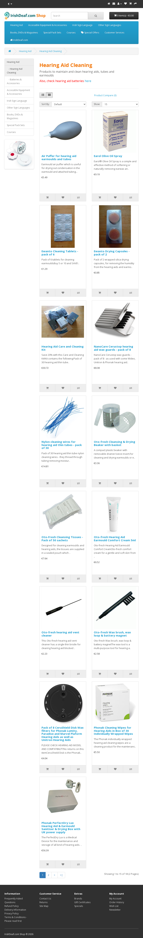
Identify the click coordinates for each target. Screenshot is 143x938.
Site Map (43, 906)
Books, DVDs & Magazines (24, 32)
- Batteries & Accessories (14, 81)
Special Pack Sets (52, 32)
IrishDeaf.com (20, 40)
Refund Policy (11, 906)
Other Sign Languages (109, 25)
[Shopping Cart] (130, 3)
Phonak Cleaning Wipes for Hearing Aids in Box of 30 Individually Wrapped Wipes (113, 731)
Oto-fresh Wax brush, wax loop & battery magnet (112, 633)
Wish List (113, 906)
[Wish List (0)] (125, 3)
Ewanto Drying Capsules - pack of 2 (112, 252)
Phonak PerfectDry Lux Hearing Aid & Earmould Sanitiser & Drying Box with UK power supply (61, 827)
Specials (78, 906)
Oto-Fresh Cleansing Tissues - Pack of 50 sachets (62, 538)
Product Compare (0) (105, 95)
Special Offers (91, 32)
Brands (78, 898)
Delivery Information (15, 909)
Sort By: (46, 104)
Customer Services (114, 32)
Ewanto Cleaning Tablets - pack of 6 (60, 252)
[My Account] (119, 3)
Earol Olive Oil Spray (108, 156)
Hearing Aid (16, 25)
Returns (43, 902)
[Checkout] (135, 3)
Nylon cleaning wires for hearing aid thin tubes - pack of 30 (62, 445)
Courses (71, 32)
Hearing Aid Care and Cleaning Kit (63, 348)
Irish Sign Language (82, 25)
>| (61, 875)
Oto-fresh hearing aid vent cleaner (60, 633)
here (88, 81)
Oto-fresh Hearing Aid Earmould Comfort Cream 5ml (115, 538)
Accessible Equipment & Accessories (47, 25)
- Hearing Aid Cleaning (14, 70)
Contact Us (45, 898)
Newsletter (115, 909)
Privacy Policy (11, 913)
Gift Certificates (82, 902)
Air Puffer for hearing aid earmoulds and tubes (59, 157)
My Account (115, 898)
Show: (97, 104)
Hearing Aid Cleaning (50, 51)
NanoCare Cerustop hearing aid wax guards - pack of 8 (113, 348)
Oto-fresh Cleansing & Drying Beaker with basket (114, 443)
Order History (116, 902)
